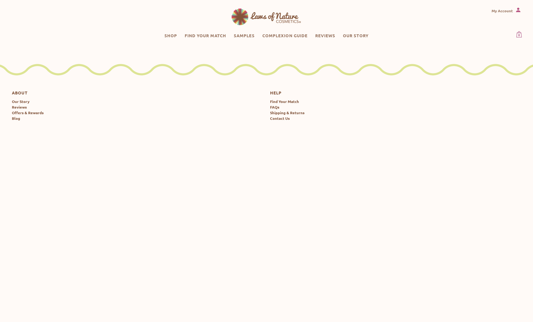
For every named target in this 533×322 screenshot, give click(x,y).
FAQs (274, 107)
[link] (266, 16)
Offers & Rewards (28, 112)
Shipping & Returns (287, 112)
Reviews (19, 107)
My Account (503, 10)
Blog (16, 118)
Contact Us (280, 118)
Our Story (21, 101)
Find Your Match (284, 101)
